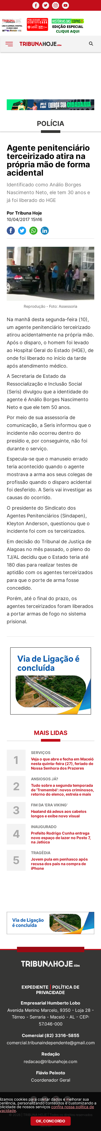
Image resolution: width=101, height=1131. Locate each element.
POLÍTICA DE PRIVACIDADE (57, 989)
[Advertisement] (50, 75)
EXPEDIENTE (35, 987)
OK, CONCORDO (50, 1121)
